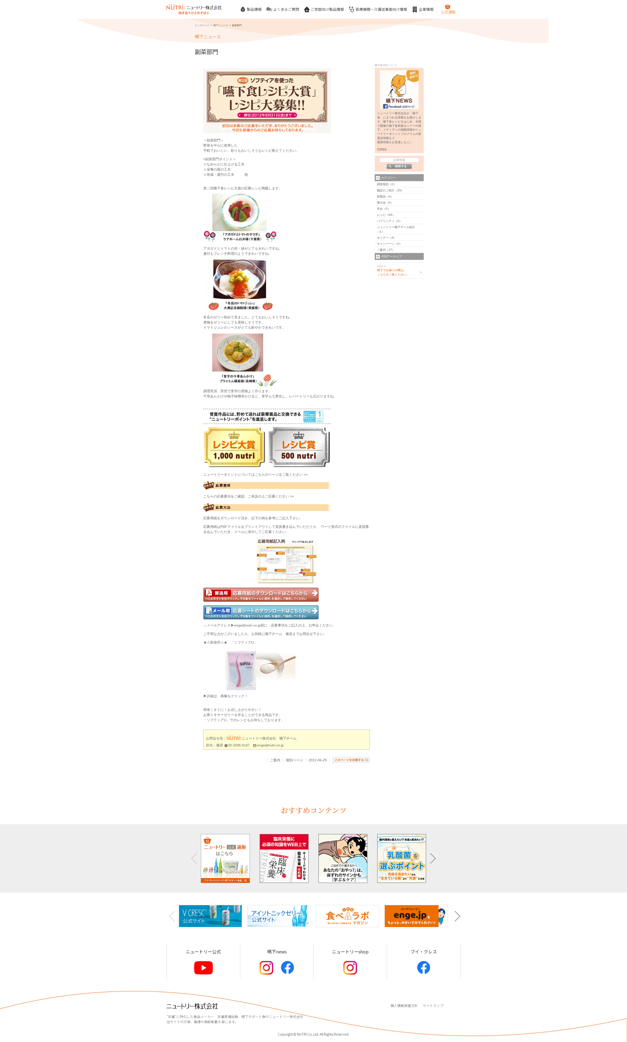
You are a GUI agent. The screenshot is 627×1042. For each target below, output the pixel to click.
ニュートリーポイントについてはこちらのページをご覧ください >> (255, 474)
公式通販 (448, 11)
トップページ (202, 25)
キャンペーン (386, 243)
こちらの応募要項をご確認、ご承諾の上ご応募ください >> (248, 496)
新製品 (381, 196)
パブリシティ (386, 221)
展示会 (381, 202)
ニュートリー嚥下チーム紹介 (396, 227)
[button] (432, 858)
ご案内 (275, 760)
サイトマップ (433, 1005)
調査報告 (383, 184)
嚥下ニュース (220, 25)
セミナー (383, 237)
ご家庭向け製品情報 (327, 9)
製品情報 (254, 9)
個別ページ (294, 760)
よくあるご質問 (286, 9)
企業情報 (426, 9)
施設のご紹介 (386, 190)
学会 (380, 208)
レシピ (381, 215)
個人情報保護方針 (404, 1005)
